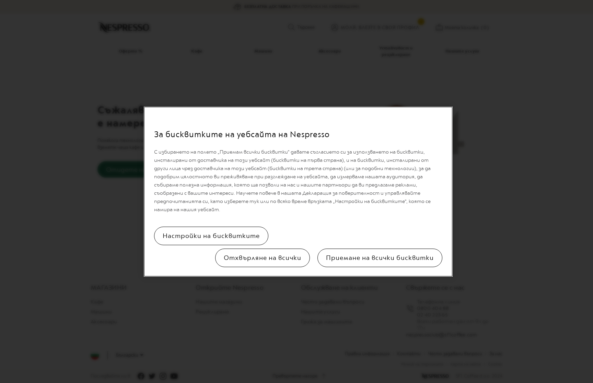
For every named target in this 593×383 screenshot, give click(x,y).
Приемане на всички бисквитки (380, 258)
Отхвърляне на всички (262, 258)
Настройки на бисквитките (211, 236)
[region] (298, 192)
